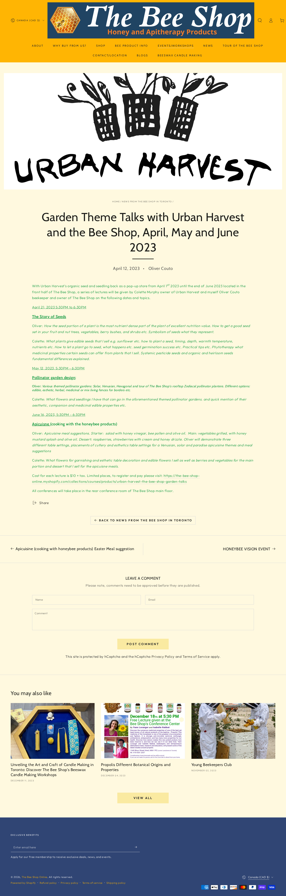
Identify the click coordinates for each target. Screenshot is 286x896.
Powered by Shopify (23, 882)
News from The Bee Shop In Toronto (147, 201)
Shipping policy (115, 882)
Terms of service (92, 882)
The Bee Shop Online (34, 877)
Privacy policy (69, 882)
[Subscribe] (137, 847)
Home (116, 201)
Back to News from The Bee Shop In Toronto (145, 520)
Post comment (143, 644)
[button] (259, 20)
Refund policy (48, 882)
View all (143, 798)
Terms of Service (196, 656)
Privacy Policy (163, 656)
